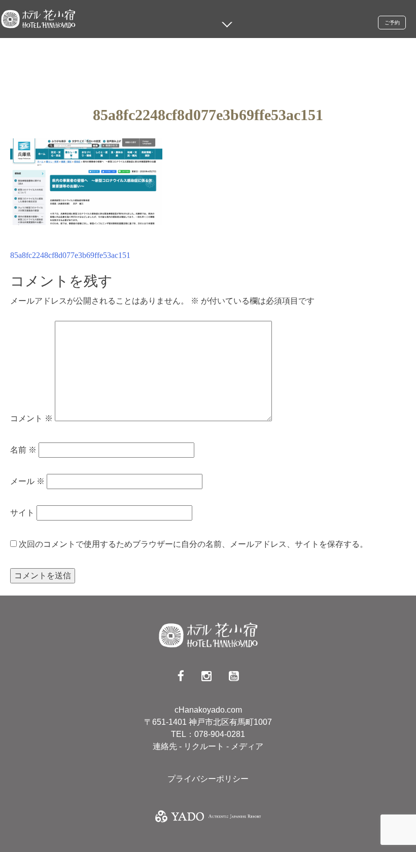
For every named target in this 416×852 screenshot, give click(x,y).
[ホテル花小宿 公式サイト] (38, 18)
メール (27, 481)
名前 (23, 450)
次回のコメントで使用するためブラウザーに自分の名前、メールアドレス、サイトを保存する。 (193, 544)
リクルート (205, 746)
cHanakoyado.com (208, 710)
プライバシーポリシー (208, 778)
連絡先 (166, 746)
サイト (22, 512)
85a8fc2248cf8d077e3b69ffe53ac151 (70, 255)
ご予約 (392, 22)
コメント (31, 418)
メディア (247, 746)
